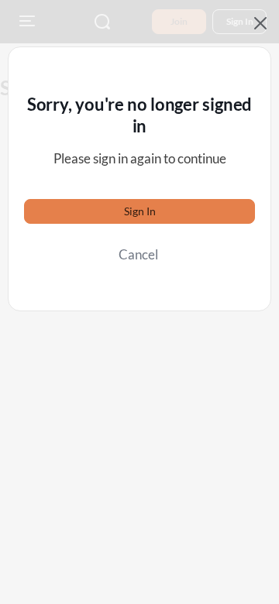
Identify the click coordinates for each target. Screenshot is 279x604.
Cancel (138, 254)
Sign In (140, 211)
